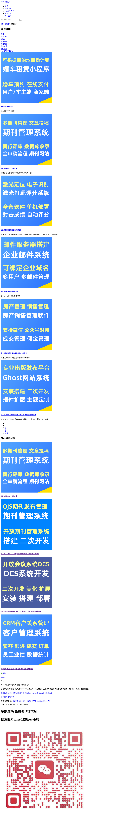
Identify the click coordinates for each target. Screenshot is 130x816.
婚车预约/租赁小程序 (7, 106)
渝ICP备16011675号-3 (20, 701)
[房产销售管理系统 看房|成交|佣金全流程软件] (26, 349)
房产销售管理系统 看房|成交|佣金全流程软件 (14, 353)
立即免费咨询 (6, 693)
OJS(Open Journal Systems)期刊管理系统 (38, 693)
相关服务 (4, 36)
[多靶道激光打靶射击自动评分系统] (26, 226)
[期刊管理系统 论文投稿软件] (26, 164)
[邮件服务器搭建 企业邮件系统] (26, 287)
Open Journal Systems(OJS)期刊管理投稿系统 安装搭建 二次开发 (20, 554)
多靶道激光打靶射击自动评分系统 (11, 230)
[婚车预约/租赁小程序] (26, 102)
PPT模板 (4, 49)
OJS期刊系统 (9, 11)
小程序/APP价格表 (17, 693)
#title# (2, 677)
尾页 (6, 433)
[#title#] (3, 673)
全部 (2, 34)
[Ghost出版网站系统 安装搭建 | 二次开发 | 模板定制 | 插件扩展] (26, 410)
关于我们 (4, 697)
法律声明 (11, 697)
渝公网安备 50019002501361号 (39, 701)
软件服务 (8, 9)
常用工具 (8, 16)
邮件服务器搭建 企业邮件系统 (9, 291)
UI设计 (3, 39)
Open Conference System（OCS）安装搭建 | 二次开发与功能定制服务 (21, 611)
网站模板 (4, 44)
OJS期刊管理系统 (7, 51)
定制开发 (4, 46)
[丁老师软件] (6, 2)
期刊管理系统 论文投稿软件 (9, 168)
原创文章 (8, 13)
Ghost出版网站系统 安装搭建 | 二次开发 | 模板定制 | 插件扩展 (18, 415)
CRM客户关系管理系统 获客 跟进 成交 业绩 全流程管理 (17, 669)
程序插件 (4, 41)
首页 (6, 6)
